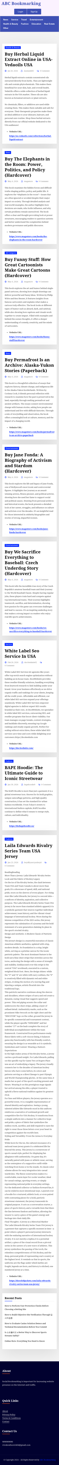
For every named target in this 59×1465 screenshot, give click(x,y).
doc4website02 (30, 662)
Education (36, 24)
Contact (5, 1421)
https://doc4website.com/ (21, 748)
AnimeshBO (29, 71)
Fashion (25, 24)
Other (5, 28)
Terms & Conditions (11, 1418)
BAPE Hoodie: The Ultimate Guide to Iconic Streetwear (24, 773)
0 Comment (45, 71)
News (5, 20)
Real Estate (49, 24)
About (5, 1411)
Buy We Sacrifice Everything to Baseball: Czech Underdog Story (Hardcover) (23, 562)
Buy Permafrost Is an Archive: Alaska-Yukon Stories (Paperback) (29, 365)
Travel (24, 20)
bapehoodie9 (29, 785)
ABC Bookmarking (21, 3)
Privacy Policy (8, 1414)
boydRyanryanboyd (32, 862)
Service (14, 20)
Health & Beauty (10, 24)
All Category (11, 253)
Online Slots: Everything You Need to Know (25, 1341)
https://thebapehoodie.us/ (21, 826)
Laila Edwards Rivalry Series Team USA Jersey (28, 851)
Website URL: (15, 131)
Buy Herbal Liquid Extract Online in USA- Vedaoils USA (28, 59)
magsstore (28, 181)
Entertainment (36, 20)
